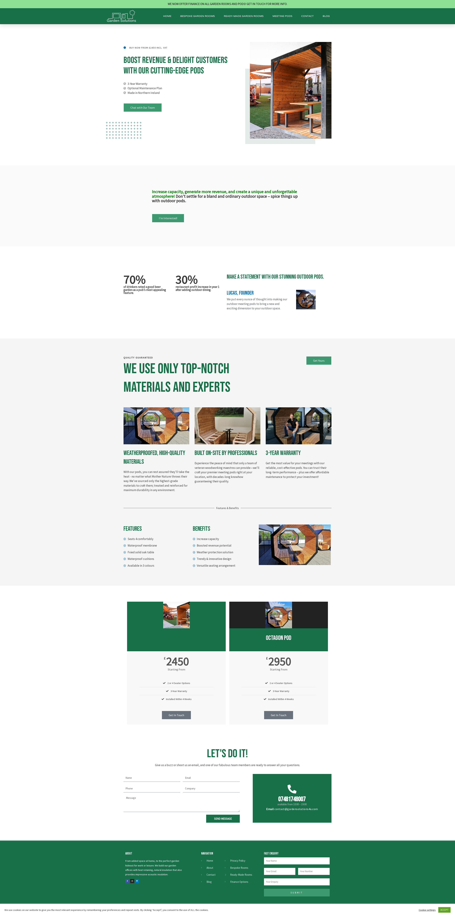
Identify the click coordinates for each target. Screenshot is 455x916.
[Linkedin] (137, 881)
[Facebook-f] (127, 881)
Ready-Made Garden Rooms (244, 16)
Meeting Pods (282, 16)
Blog (326, 16)
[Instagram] (132, 881)
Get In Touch (176, 715)
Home (167, 16)
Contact (307, 16)
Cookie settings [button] (427, 910)
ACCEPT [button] (444, 909)
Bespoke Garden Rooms (197, 16)
